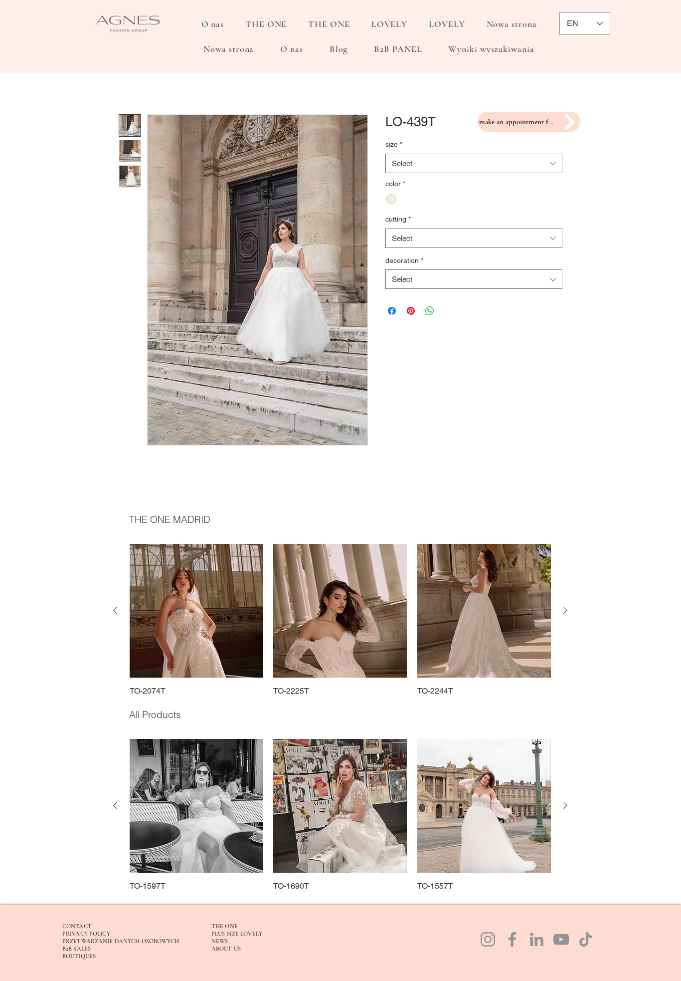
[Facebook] (512, 939)
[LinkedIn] (536, 939)
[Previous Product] (115, 610)
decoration (404, 260)
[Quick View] (196, 611)
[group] (340, 620)
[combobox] (473, 163)
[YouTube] (561, 939)
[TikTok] (585, 939)
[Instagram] (488, 939)
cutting (398, 219)
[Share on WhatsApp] (430, 311)
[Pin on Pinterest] (411, 311)
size (393, 144)
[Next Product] (565, 610)
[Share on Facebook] (392, 311)
